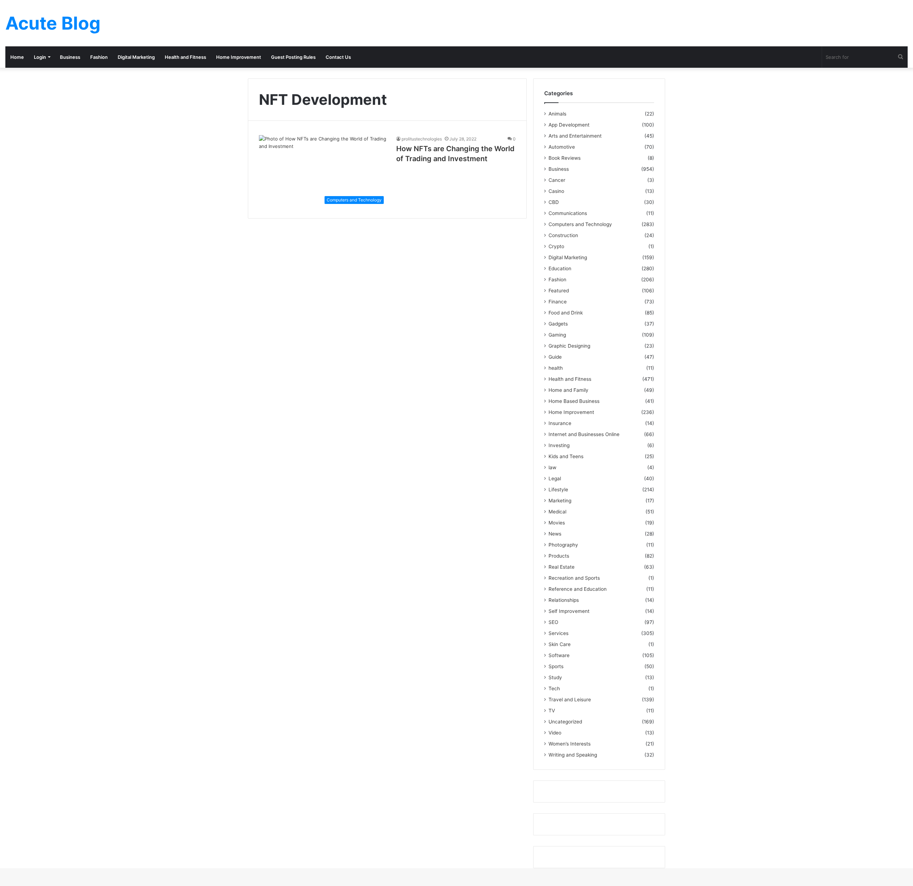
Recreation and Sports (574, 578)
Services (558, 633)
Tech (554, 688)
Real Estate (562, 567)
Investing (559, 445)
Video (555, 733)
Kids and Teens (566, 456)
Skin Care (560, 644)
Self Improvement (569, 611)
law (552, 467)
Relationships (564, 600)
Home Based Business (574, 401)
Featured (559, 290)
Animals (557, 114)
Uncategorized (565, 721)
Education (560, 268)
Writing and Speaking (573, 755)
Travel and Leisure (570, 699)
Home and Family (568, 390)
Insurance (560, 423)
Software (559, 655)
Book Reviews (565, 158)
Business (70, 57)
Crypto (556, 246)
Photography (563, 545)
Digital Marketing (136, 57)
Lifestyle (558, 489)
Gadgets (558, 324)
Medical (557, 511)
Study (555, 677)
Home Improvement (238, 57)
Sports (556, 666)
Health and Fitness (185, 57)
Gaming (557, 335)
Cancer (557, 180)
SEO (553, 622)
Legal (555, 478)
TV (552, 710)
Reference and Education (578, 589)
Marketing (560, 500)
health (556, 368)
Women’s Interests (570, 744)
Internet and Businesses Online (584, 434)
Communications (568, 213)
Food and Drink (566, 313)
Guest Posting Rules (293, 57)
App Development (569, 125)
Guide (555, 357)
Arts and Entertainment (575, 136)
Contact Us (338, 57)
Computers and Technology (580, 224)
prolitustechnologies (422, 139)
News (555, 534)
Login (40, 57)
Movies (557, 523)
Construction (563, 235)
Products (559, 556)
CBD (554, 202)
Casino (556, 191)
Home (17, 57)
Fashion (99, 57)
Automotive (562, 147)
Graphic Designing (569, 346)
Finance (558, 301)
